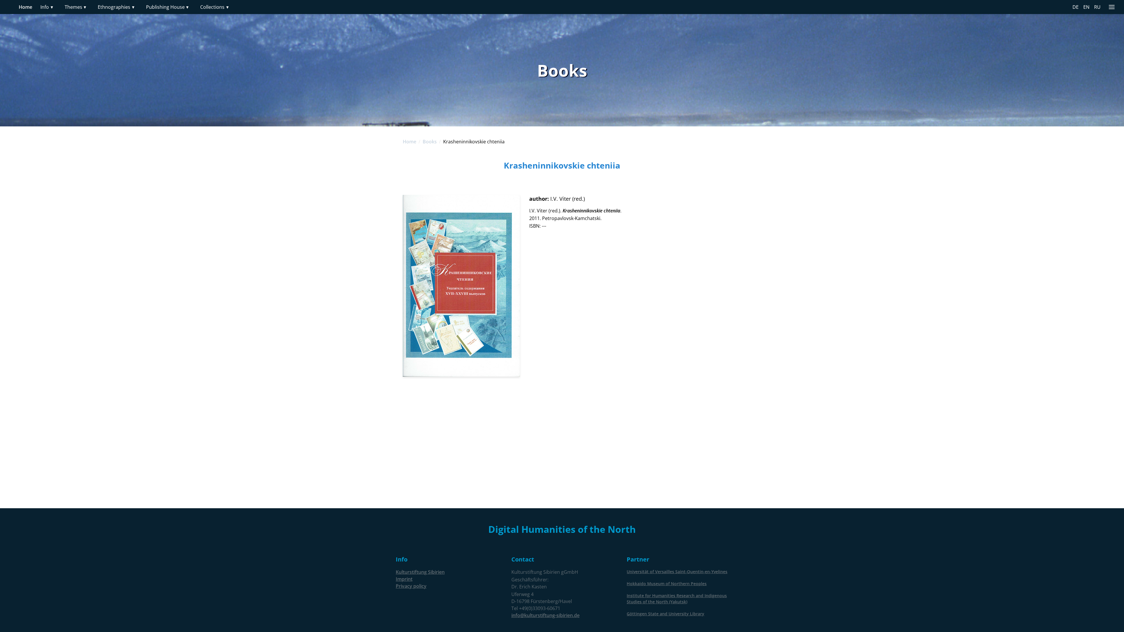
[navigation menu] (1111, 7)
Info (46, 7)
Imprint (404, 579)
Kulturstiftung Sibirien (420, 572)
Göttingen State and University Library (665, 613)
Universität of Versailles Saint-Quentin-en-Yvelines (677, 571)
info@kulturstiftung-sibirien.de (545, 615)
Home (25, 7)
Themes (75, 7)
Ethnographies (116, 7)
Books (430, 141)
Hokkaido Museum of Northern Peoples (667, 583)
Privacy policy (411, 586)
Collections (214, 7)
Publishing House (167, 7)
